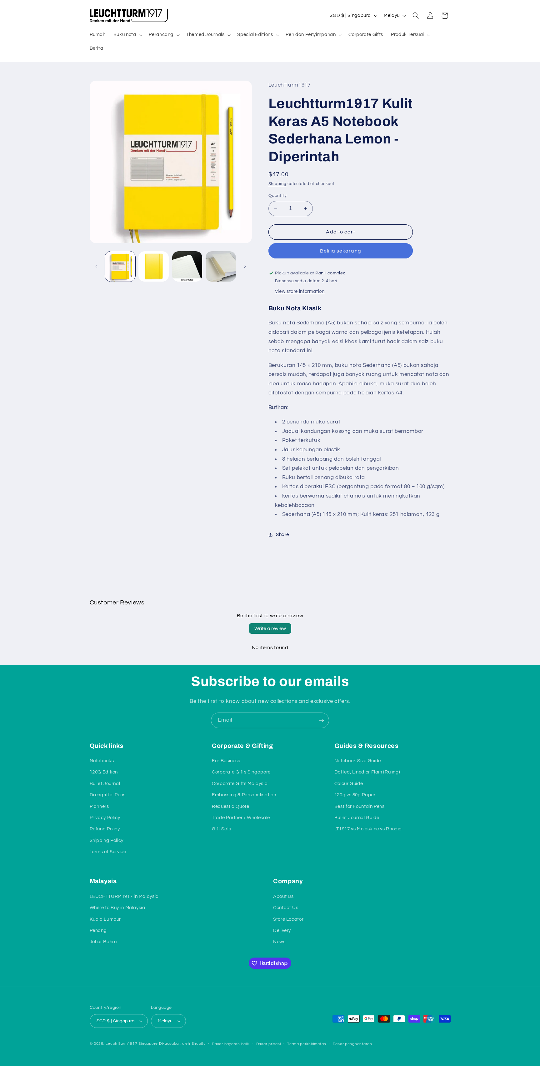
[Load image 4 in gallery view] (221, 266)
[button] (127, 35)
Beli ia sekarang (340, 250)
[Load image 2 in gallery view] (153, 266)
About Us (283, 896)
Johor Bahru (103, 941)
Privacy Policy (105, 817)
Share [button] (282, 534)
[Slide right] (245, 266)
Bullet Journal (105, 783)
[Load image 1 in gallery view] (120, 266)
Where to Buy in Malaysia (117, 907)
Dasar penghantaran (352, 1044)
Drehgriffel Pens (108, 795)
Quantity (277, 195)
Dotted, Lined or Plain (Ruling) (367, 772)
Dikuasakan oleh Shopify (182, 1043)
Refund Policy (105, 829)
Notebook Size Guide (357, 760)
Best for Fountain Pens (359, 806)
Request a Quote (230, 806)
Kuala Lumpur (105, 919)
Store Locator (288, 919)
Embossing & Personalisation (244, 795)
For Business (226, 760)
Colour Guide (348, 783)
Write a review (270, 628)
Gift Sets (221, 829)
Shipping (277, 184)
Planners (99, 806)
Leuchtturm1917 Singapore (132, 1043)
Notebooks (102, 760)
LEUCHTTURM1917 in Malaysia (124, 896)
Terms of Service (108, 851)
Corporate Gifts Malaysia (240, 783)
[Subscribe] (321, 720)
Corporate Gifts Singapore (241, 772)
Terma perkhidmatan (306, 1044)
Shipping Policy (106, 840)
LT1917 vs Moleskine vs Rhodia (368, 829)
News (279, 941)
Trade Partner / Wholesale (241, 817)
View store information (300, 291)
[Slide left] (96, 266)
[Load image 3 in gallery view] (187, 266)
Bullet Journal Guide (356, 817)
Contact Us (285, 907)
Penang (98, 930)
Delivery (282, 930)
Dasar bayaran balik (231, 1044)
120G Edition (104, 772)
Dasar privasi (268, 1044)
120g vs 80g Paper (355, 795)
